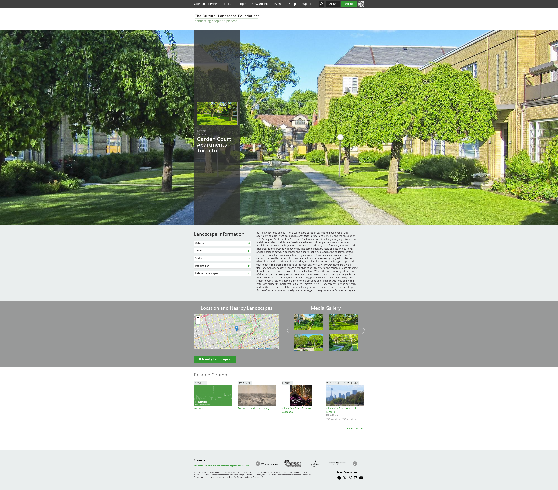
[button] (321, 4)
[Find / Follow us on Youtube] (361, 478)
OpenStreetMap (268, 348)
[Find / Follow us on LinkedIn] (355, 478)
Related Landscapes (206, 273)
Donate (349, 3)
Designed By (202, 265)
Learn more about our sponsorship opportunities (219, 465)
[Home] (361, 5)
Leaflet (261, 348)
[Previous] (288, 330)
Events (278, 4)
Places (226, 4)
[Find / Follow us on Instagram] (350, 478)
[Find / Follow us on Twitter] (345, 478)
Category (200, 243)
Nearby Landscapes (216, 359)
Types (198, 250)
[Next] (364, 330)
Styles (198, 258)
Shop (292, 4)
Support (307, 4)
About (332, 3)
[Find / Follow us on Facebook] (339, 478)
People (241, 4)
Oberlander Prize (205, 4)
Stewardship (260, 4)
